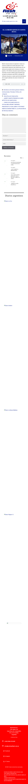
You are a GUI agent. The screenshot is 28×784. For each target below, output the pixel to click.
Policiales (12, 92)
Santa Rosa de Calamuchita (11, 96)
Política (17, 92)
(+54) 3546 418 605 (10, 741)
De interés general (14, 89)
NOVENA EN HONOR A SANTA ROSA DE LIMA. (16, 163)
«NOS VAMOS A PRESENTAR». (10, 773)
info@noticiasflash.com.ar (12, 746)
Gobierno (21, 89)
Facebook (7, 751)
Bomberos (6, 89)
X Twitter (7, 761)
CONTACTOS (14, 737)
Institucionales (6, 92)
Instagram (7, 756)
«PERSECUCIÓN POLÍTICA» (9, 777)
